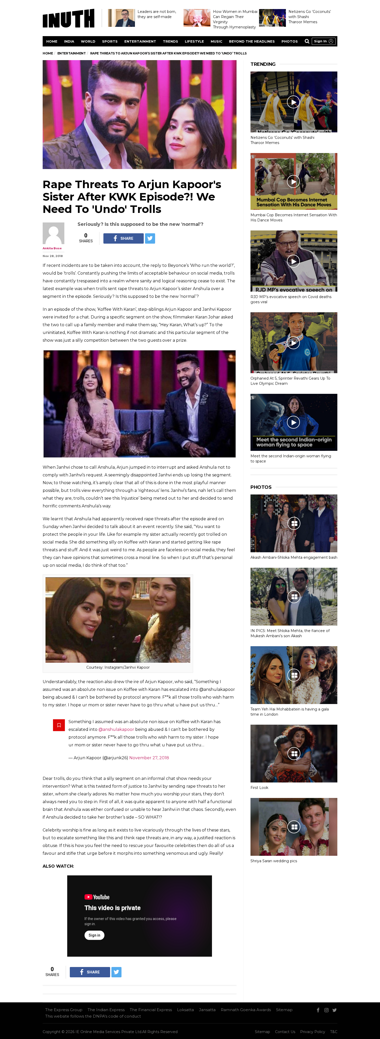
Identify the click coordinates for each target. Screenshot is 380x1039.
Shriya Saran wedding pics (273, 861)
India (69, 41)
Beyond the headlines (252, 41)
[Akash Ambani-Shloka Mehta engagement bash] (293, 523)
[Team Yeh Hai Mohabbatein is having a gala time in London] (293, 675)
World (88, 41)
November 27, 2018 (149, 757)
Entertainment (140, 41)
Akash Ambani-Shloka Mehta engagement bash (293, 557)
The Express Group (63, 1009)
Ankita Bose (52, 248)
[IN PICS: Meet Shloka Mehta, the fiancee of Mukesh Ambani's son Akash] (293, 597)
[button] (323, 41)
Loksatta (185, 1009)
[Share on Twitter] (150, 238)
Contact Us (285, 1031)
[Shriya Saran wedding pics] (293, 827)
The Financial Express (151, 1009)
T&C (333, 1031)
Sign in (320, 41)
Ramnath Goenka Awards (246, 1009)
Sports (110, 41)
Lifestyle (194, 41)
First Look (259, 787)
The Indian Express (106, 1009)
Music (216, 41)
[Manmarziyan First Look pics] (293, 753)
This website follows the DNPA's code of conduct (93, 1016)
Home (51, 41)
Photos (290, 41)
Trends (170, 41)
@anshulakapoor (116, 729)
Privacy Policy (312, 1031)
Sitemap (284, 1009)
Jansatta (207, 1009)
